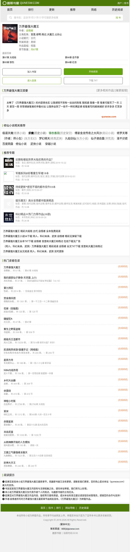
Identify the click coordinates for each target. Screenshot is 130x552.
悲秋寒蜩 (8, 466)
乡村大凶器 (10, 380)
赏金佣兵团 (10, 298)
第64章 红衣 (71, 62)
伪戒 (6, 291)
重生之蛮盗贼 (12, 329)
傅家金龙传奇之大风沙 (94, 133)
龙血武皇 (8, 431)
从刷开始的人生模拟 (17, 442)
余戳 (6, 394)
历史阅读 (117, 9)
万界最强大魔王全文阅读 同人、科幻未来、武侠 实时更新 (33, 251)
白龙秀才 (8, 404)
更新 (52, 9)
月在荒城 (8, 280)
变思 (33, 34)
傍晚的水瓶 (9, 301)
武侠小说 (35, 144)
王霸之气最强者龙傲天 (15, 452)
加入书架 (31, 71)
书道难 (7, 332)
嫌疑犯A (8, 318)
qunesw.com (29, 3)
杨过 (44, 34)
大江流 (7, 322)
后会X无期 (8, 311)
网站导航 (70, 507)
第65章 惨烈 (8, 62)
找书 (126, 3)
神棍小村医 (10, 400)
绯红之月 (8, 414)
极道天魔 (14, 133)
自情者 (29, 30)
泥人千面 (8, 373)
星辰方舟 (8, 359)
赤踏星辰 (8, 421)
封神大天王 (10, 462)
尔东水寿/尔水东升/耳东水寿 (16, 352)
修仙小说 (21, 144)
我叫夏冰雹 (9, 445)
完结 (93, 9)
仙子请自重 (102, 138)
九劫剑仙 (76, 138)
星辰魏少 (8, 424)
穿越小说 (50, 144)
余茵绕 (7, 390)
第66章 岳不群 (72, 57)
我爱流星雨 (9, 435)
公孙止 (58, 34)
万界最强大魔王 (12, 267)
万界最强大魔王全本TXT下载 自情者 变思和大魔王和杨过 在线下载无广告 (41, 241)
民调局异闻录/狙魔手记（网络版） (22, 349)
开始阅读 (93, 71)
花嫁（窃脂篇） (12, 308)
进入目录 (31, 80)
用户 (119, 3)
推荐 (72, 9)
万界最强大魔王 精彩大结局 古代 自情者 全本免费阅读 (31, 231)
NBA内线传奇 (11, 370)
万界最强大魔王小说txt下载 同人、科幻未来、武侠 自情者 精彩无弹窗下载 (42, 236)
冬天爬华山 (9, 363)
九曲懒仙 (8, 455)
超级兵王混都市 (12, 339)
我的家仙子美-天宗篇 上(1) (20, 277)
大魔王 (50, 34)
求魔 (37, 133)
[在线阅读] (123, 266)
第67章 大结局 (9, 57)
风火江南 (8, 342)
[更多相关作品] (105, 90)
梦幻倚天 (50, 138)
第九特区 (8, 287)
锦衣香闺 (60, 133)
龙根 (6, 383)
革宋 (6, 411)
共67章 (34, 49)
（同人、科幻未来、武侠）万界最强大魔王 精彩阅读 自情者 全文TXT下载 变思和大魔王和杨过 (52, 246)
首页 (10, 9)
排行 (31, 9)
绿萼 (38, 34)
